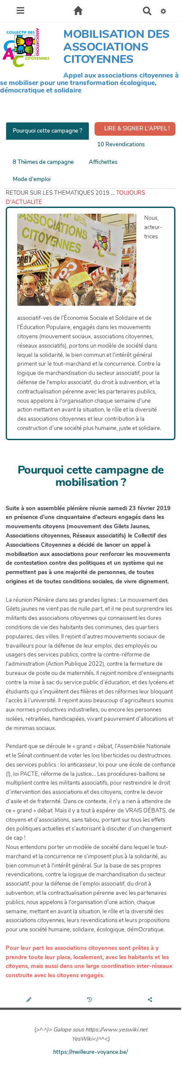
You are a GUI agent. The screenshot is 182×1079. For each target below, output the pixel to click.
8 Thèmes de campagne (43, 162)
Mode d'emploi (32, 179)
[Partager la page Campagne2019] (151, 1000)
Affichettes (103, 162)
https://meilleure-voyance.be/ (90, 1052)
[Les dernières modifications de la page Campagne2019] (90, 1000)
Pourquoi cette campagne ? (47, 131)
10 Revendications (121, 144)
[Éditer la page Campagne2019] (30, 1000)
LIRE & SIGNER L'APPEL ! (136, 129)
